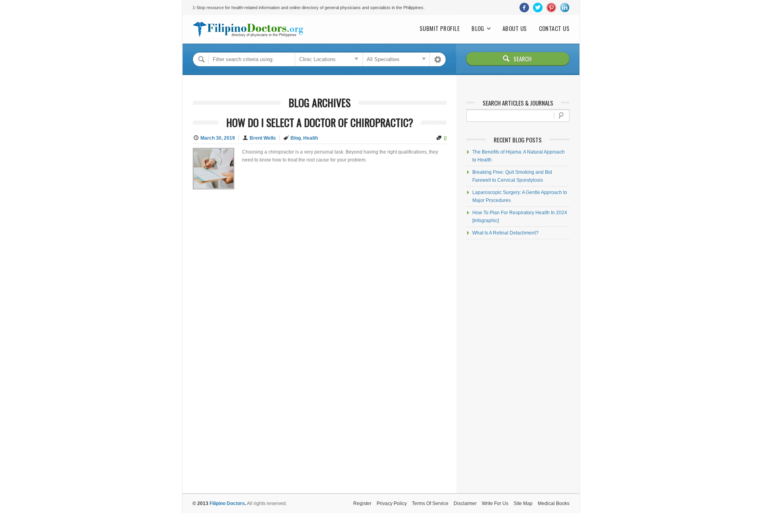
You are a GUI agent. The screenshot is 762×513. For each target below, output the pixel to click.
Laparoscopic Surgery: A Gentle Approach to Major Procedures (519, 196)
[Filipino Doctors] (248, 29)
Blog (478, 28)
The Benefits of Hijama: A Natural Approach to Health (518, 156)
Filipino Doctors (227, 503)
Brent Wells (263, 138)
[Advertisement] (518, 366)
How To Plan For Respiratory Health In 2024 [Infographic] (519, 216)
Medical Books (554, 503)
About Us (514, 28)
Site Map (523, 503)
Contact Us (554, 28)
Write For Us (495, 503)
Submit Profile (439, 28)
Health (310, 138)
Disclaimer (465, 503)
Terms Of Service (430, 503)
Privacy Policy (392, 503)
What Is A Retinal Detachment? (505, 233)
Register (362, 503)
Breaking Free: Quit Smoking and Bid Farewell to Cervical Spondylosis (512, 176)
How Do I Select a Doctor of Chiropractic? (319, 122)
